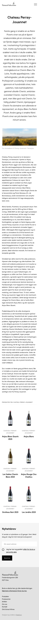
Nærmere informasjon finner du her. (14, 591)
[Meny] (35, 4)
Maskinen (19, 615)
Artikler (4, 601)
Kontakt (4, 607)
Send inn (7, 558)
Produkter (5, 596)
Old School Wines (8, 609)
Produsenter (6, 599)
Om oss (4, 604)
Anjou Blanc (29, 436)
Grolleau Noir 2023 (10, 512)
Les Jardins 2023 (29, 512)
